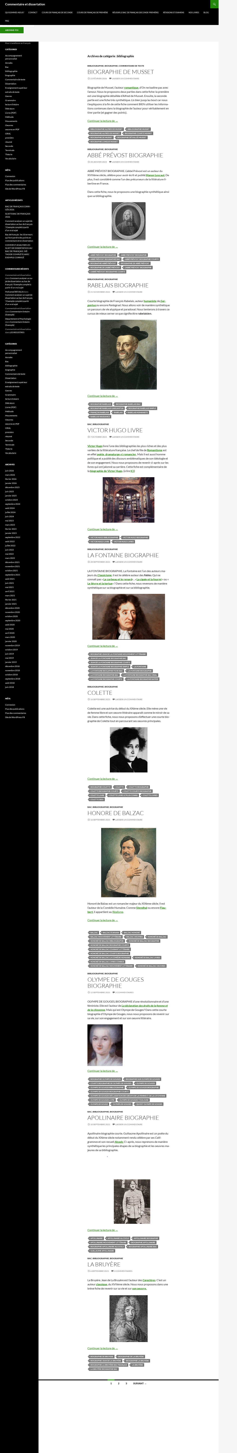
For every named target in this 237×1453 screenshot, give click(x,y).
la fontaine (140, 666)
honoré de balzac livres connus (107, 962)
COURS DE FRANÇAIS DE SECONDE (57, 12)
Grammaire (10, 100)
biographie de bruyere (101, 1356)
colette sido (97, 799)
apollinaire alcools (118, 1238)
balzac (94, 932)
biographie (111, 66)
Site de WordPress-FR (15, 188)
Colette (119, 787)
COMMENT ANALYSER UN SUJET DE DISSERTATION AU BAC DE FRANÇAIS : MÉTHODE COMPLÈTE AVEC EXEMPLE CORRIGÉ (18, 251)
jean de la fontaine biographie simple (109, 666)
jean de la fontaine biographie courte (110, 662)
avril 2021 (9, 591)
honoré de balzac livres (147, 957)
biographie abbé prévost (103, 263)
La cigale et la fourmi (149, 579)
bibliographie (95, 66)
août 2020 (10, 624)
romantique (131, 87)
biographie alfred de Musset (105, 133)
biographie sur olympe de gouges (143, 1079)
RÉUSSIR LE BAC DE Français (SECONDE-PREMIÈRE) (135, 12)
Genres (8, 96)
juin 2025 (9, 491)
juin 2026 (9, 470)
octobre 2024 (11, 499)
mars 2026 (10, 475)
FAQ (7, 21)
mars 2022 (10, 558)
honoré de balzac (157, 937)
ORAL (8, 133)
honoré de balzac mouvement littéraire (111, 966)
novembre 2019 (12, 645)
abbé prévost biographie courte (142, 259)
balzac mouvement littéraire (105, 937)
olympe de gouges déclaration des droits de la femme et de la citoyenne (127, 1096)
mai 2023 (9, 520)
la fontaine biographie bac (104, 675)
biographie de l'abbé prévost (105, 267)
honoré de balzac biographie (144, 941)
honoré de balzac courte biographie (109, 953)
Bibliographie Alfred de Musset (106, 129)
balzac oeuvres (134, 937)
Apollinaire (96, 1238)
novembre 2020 (12, 612)
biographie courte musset (138, 133)
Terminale (9, 150)
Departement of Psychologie (18, 318)
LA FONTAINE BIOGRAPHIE (123, 555)
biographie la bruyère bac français (108, 1365)
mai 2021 (9, 587)
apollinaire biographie (146, 1238)
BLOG (206, 12)
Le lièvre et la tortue (99, 583)
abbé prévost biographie (103, 255)
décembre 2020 (12, 608)
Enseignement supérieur (16, 88)
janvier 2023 (11, 533)
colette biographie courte (104, 791)
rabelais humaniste (138, 412)
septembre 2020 (12, 620)
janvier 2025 (11, 495)
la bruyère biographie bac (103, 1369)
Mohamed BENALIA (14, 291)
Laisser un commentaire (125, 78)
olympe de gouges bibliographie (107, 1087)
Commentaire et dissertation (25, 4)
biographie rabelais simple (142, 408)
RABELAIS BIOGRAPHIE (118, 285)
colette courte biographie (137, 791)
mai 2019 (9, 658)
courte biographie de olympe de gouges (111, 1083)
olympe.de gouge (99, 1104)
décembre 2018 (12, 666)
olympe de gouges (145, 1083)
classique (101, 1284)
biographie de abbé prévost (135, 263)
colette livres (150, 795)
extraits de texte (12, 92)
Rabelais (118, 412)
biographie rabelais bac (128, 404)
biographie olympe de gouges (105, 1079)
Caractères (149, 1280)
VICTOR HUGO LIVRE (115, 430)
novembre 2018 (12, 670)
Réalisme (117, 911)
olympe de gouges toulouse (134, 1100)
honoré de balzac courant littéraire (110, 949)
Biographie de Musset (101, 137)
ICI (132, 470)
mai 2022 (9, 554)
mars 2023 (10, 524)
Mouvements (11, 121)
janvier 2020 (11, 641)
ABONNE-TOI (11, 30)
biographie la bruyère (137, 1361)
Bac (89, 424)
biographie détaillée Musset (131, 137)
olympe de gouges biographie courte (109, 1091)
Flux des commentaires (15, 184)
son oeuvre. (139, 1288)
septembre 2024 (12, 504)
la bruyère (104, 1264)
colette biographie (139, 787)
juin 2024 (9, 516)
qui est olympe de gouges (149, 1104)
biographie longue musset (104, 141)
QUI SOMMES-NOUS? (14, 12)
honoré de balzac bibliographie (107, 941)
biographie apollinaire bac (143, 1246)
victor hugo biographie (135, 537)
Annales (8, 63)
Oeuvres (9, 125)
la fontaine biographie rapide (142, 679)
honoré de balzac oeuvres (151, 966)
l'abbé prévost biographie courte (107, 271)
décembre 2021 (12, 562)
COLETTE (99, 692)
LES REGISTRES (17, 332)
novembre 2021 (12, 566)
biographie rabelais (100, 404)
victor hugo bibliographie (104, 537)
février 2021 (10, 599)
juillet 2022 (10, 545)
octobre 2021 (11, 570)
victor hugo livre (99, 541)
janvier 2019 (11, 662)
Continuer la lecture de (102, 120)
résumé (8, 142)
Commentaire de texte (131, 66)
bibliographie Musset (139, 129)
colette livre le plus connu (123, 795)
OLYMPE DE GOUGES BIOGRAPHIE (115, 982)
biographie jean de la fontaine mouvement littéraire (118, 654)
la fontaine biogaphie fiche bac (106, 671)
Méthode (9, 117)
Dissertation (10, 83)
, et (116, 454)
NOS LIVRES (194, 12)
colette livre (97, 795)
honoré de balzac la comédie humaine (110, 957)
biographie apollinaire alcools (107, 1246)
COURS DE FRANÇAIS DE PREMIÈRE (92, 12)
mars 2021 (10, 595)
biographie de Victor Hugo (106, 470)
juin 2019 (9, 653)
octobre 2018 (11, 674)
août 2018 (10, 683)
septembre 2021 (12, 574)
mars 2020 (10, 637)
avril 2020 (9, 633)
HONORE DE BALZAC (115, 812)
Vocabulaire (10, 158)
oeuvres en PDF (12, 129)
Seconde (9, 146)
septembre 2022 (12, 537)
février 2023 (10, 529)
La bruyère (137, 1365)
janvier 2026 (11, 483)
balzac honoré (132, 932)
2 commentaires (124, 992)
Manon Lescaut (155, 175)
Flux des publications (14, 180)
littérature (9, 108)
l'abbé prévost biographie (138, 267)
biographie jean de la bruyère (105, 1361)
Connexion (10, 176)
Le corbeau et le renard (117, 579)
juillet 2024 (10, 512)
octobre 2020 (11, 616)
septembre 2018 (12, 678)
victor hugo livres (124, 541)
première (9, 137)
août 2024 (10, 508)
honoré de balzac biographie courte (109, 945)
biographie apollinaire (143, 1242)
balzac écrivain (111, 932)
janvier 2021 (11, 604)
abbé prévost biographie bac (105, 259)
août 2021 (10, 579)
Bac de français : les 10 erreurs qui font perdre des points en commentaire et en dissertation (19, 237)
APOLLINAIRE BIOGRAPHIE (123, 1117)
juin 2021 (9, 583)
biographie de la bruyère (131, 1356)
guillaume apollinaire (102, 1251)
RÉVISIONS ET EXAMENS (173, 12)
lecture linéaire (12, 104)
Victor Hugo (94, 446)
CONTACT (32, 12)
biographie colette (100, 787)
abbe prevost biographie (134, 255)
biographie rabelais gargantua (107, 408)
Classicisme (104, 575)
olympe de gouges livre (102, 1100)
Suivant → (140, 1383)
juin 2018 (9, 687)
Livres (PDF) (10, 112)
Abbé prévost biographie (125, 155)
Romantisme (154, 450)
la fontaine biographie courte (106, 679)
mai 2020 (9, 628)
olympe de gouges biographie (143, 1087)
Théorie (8, 154)
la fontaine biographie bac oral (140, 675)
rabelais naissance (100, 416)
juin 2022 (9, 549)
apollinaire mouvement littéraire (108, 1242)
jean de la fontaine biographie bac (108, 658)
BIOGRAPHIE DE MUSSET (120, 71)
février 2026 (10, 479)
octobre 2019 (11, 649)
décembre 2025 (12, 487)
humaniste (150, 301)
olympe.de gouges (122, 1104)
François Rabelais (99, 412)
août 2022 (10, 541)
